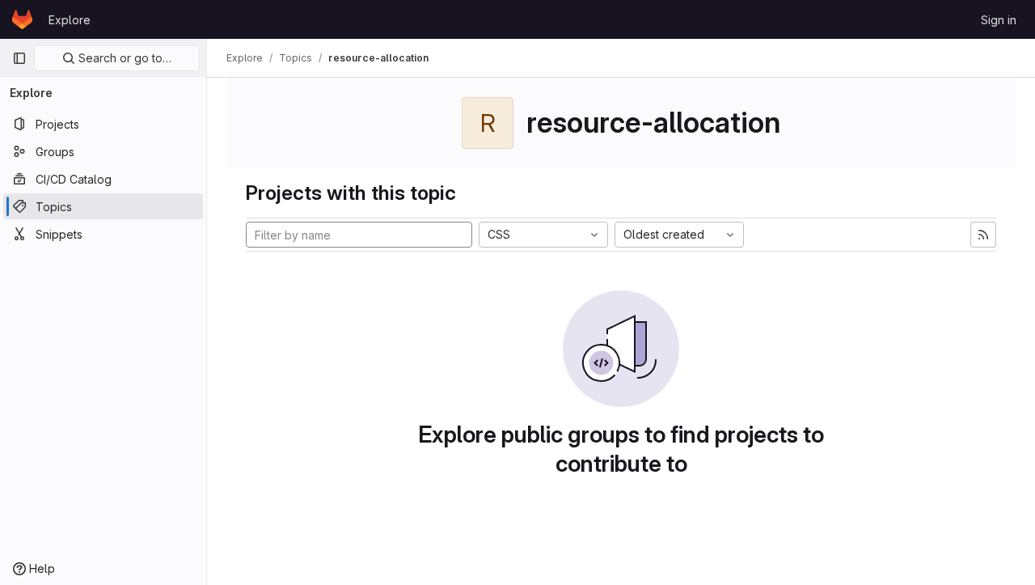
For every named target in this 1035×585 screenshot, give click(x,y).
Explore (70, 20)
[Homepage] (22, 19)
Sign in (998, 20)
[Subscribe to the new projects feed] (983, 235)
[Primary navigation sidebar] (19, 58)
